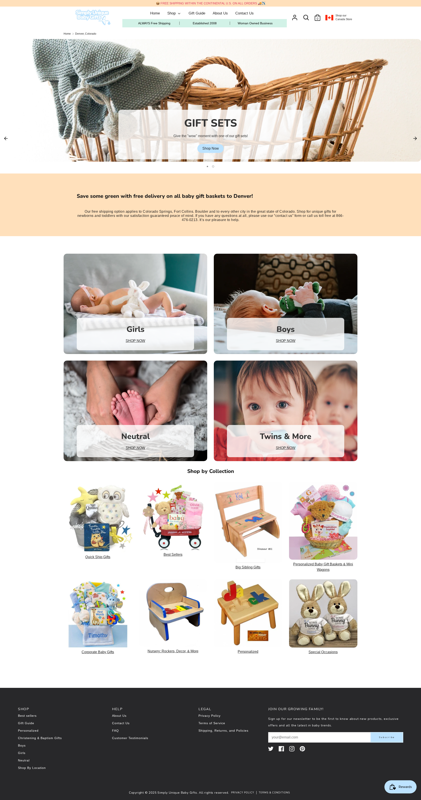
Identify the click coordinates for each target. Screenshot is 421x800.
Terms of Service (211, 723)
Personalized (248, 651)
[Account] (294, 16)
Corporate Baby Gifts (98, 652)
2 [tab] (213, 166)
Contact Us (244, 13)
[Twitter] (271, 748)
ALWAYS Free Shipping (154, 23)
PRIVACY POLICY (242, 792)
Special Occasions (323, 652)
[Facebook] (282, 748)
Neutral (24, 760)
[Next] (415, 138)
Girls (21, 753)
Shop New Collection (210, 148)
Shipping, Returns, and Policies (223, 730)
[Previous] (6, 138)
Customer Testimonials (130, 738)
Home (155, 13)
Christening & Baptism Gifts (40, 738)
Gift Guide (197, 13)
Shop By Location (32, 768)
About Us (220, 13)
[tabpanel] (210, 100)
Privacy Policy (209, 715)
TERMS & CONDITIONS (274, 792)
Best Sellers (173, 554)
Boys (22, 745)
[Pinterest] (303, 748)
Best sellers (27, 715)
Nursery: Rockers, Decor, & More (173, 651)
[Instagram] (292, 748)
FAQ (115, 730)
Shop (172, 13)
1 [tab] (208, 166)
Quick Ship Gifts (97, 557)
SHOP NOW (135, 341)
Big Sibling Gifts (247, 567)
